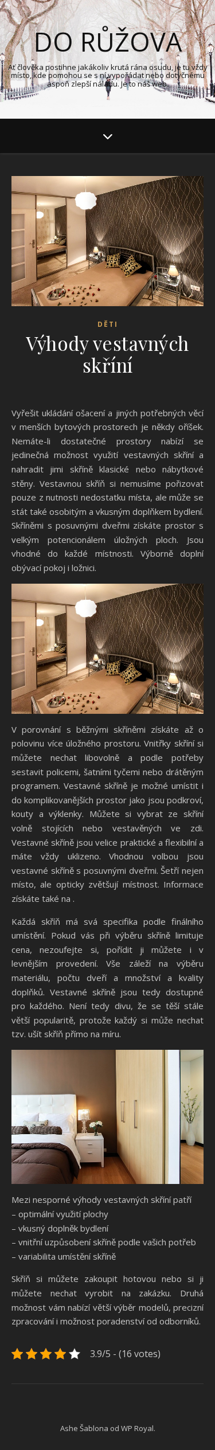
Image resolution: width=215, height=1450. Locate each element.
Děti (107, 324)
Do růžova (108, 41)
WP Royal (137, 1428)
